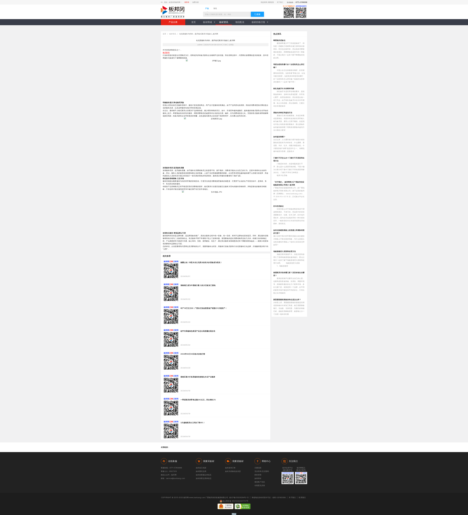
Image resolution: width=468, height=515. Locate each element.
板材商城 (207, 22)
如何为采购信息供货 (233, 471)
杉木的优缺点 (278, 206)
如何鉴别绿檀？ (279, 137)
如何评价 (257, 478)
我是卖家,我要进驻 (267, 2)
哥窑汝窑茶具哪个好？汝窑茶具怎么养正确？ (289, 65)
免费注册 (195, 2)
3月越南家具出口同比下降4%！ (192, 423)
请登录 (186, 2)
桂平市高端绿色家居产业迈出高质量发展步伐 (197, 331)
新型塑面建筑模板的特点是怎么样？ (287, 299)
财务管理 (257, 475)
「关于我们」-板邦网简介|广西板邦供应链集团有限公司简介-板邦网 (288, 183)
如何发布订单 (230, 468)
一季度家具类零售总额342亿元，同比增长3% (198, 400)
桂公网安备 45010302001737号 (235, 501)
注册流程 (257, 468)
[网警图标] (225, 506)
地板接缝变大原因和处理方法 (284, 251)
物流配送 (239, 22)
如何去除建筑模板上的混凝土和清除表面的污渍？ (289, 231)
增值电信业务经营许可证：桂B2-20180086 (269, 497)
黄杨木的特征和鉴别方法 (282, 112)
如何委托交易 (201, 471)
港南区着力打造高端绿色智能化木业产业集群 (197, 377)
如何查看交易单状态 (203, 478)
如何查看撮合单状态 (203, 475)
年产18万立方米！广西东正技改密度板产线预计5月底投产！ (203, 308)
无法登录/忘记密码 (261, 471)
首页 (193, 22)
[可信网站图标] (242, 506)
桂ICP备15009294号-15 (239, 497)
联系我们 (302, 497)
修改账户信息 (259, 482)
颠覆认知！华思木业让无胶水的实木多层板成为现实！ (201, 262)
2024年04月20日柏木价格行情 (192, 354)
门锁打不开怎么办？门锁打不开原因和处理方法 (289, 159)
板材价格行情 (258, 22)
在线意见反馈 (259, 485)
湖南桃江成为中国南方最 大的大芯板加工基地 (197, 285)
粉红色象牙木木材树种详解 (283, 88)
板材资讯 (223, 22)
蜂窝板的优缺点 (279, 40)
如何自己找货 (201, 468)
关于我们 (280, 2)
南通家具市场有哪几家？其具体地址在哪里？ (289, 273)
